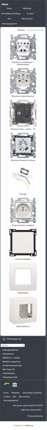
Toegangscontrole (10, 377)
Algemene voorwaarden (31, 410)
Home (9, 8)
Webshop (27, 8)
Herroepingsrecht (9, 24)
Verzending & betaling (10, 14)
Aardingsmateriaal (10, 350)
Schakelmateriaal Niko (12, 366)
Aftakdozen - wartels (11, 358)
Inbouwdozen (8, 354)
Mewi (5, 4)
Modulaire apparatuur (11, 362)
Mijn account (27, 19)
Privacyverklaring (35, 416)
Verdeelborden (8, 373)
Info (9, 19)
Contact (30, 14)
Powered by (23, 425)
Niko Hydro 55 (8, 369)
